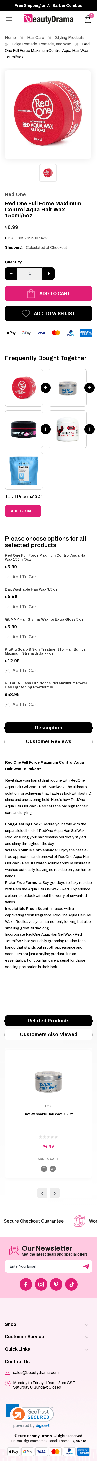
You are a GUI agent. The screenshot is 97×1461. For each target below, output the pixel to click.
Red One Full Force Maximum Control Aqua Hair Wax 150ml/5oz (47, 50)
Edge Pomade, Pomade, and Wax (41, 44)
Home (10, 37)
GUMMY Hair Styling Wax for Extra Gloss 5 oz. (44, 619)
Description (48, 727)
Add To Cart (25, 576)
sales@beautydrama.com (36, 1372)
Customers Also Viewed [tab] (48, 1034)
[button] (30, 1416)
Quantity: (13, 262)
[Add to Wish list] (44, 1169)
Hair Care (35, 37)
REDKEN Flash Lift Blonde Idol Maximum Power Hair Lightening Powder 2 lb (46, 685)
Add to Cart (54, 293)
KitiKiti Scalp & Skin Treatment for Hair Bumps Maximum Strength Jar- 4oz (45, 651)
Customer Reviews (48, 741)
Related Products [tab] (49, 1020)
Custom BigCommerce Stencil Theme (39, 1441)
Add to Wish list (54, 313)
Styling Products (69, 37)
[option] (48, 113)
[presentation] (42, 1193)
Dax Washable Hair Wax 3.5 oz (31, 589)
